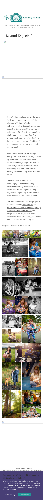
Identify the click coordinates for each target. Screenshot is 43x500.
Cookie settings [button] (10, 495)
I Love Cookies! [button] (24, 494)
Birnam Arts (27, 204)
